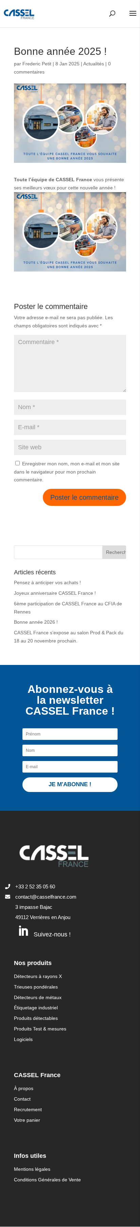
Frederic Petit (36, 63)
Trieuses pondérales (36, 987)
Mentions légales (32, 1169)
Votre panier (27, 1120)
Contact (22, 1099)
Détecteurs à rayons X (38, 976)
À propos (23, 1088)
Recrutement (28, 1109)
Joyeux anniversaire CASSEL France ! (55, 593)
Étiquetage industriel (36, 1007)
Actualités (93, 63)
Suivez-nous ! (52, 934)
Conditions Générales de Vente (47, 1179)
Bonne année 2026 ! (36, 622)
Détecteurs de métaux (38, 997)
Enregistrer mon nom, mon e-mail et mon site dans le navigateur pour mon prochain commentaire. (67, 472)
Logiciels (23, 1039)
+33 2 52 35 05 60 (35, 886)
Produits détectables (36, 1018)
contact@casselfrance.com (45, 897)
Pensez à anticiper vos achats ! (47, 582)
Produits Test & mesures (40, 1028)
